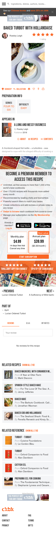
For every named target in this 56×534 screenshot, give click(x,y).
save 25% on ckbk (39, 10)
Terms (31, 520)
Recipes (34, 139)
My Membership (42, 214)
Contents (48, 139)
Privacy (5, 525)
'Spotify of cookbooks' (42, 269)
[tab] (10, 323)
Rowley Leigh (16, 35)
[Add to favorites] (33, 89)
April (6, 309)
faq (29, 515)
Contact (6, 520)
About (23, 139)
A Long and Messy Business (30, 125)
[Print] (29, 89)
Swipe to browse (11, 211)
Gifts (30, 525)
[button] (8, 4)
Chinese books (18, 10)
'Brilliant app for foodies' (14, 269)
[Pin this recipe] (38, 89)
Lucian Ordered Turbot (15, 313)
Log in (9, 228)
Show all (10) (28, 365)
